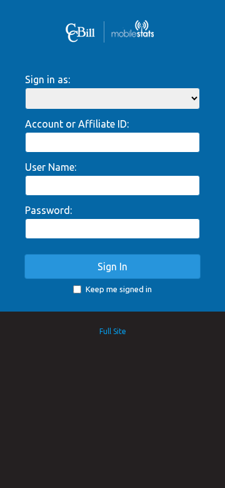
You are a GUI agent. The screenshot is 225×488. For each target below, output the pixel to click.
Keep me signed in (119, 289)
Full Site (112, 331)
